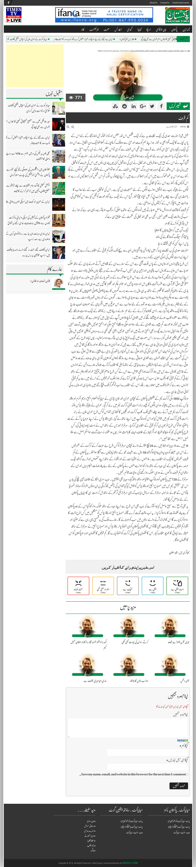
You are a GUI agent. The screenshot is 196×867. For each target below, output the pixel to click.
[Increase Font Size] (72, 127)
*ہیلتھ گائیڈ (91, 841)
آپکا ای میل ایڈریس (177, 759)
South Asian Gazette (180, 3)
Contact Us (164, 3)
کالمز (83, 29)
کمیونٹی (129, 29)
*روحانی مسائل (90, 826)
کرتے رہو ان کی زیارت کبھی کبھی (135, 642)
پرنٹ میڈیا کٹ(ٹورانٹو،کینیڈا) (132, 821)
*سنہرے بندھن (90, 831)
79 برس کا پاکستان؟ (136, 39)
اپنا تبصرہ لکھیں (180, 714)
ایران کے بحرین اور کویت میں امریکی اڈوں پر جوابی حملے (27, 201)
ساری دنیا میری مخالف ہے (95, 681)
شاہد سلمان (173, 552)
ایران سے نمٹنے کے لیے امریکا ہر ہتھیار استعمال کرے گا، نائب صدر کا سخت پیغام (92, 39)
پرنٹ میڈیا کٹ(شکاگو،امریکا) (132, 827)
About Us (153, 3)
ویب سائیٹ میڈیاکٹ (134, 832)
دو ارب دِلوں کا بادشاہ (139, 681)
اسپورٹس (118, 29)
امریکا (149, 29)
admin (183, 126)
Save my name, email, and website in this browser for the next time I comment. (132, 774)
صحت (106, 29)
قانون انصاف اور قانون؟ (40, 281)
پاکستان (174, 29)
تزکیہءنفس (184, 681)
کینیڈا (139, 29)
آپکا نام (183, 745)
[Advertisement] (35, 65)
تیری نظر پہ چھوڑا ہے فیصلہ (178, 642)
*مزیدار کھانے (90, 836)
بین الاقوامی (161, 29)
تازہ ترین (186, 29)
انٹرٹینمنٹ (94, 29)
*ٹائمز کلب (91, 846)
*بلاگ (93, 850)
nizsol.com (130, 862)
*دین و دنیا (91, 821)
